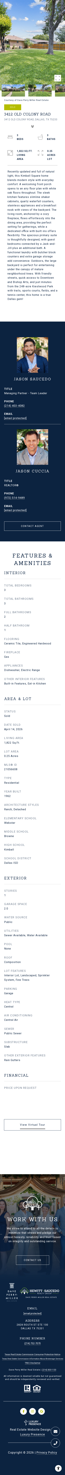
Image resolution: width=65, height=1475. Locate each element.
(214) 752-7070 (32, 1343)
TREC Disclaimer (32, 1363)
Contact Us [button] (32, 1260)
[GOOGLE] (41, 1411)
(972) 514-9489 (14, 497)
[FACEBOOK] (23, 1411)
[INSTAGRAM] (32, 1411)
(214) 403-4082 (14, 405)
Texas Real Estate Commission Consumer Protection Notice (32, 1354)
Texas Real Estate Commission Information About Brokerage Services (32, 1359)
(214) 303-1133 (49, 1370)
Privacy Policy (46, 1452)
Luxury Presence (32, 1434)
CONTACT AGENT (32, 526)
